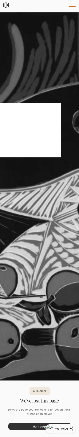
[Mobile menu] (71, 5)
